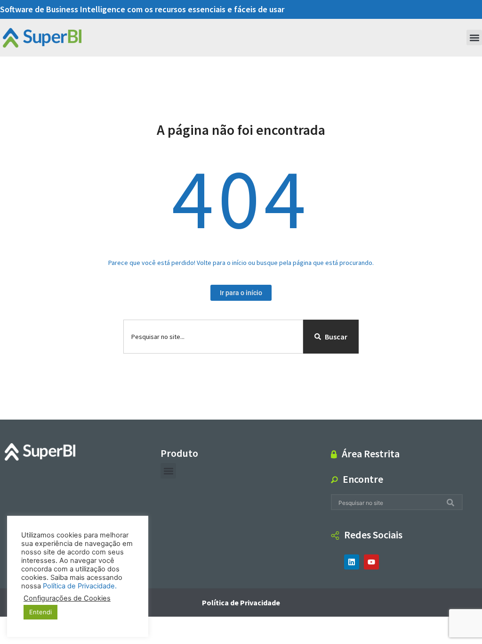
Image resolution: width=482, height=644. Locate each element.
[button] (474, 37)
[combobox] (213, 337)
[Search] (452, 502)
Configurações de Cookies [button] (67, 598)
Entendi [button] (40, 612)
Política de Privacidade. (80, 586)
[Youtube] (371, 562)
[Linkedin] (351, 562)
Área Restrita (371, 453)
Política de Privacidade (241, 602)
